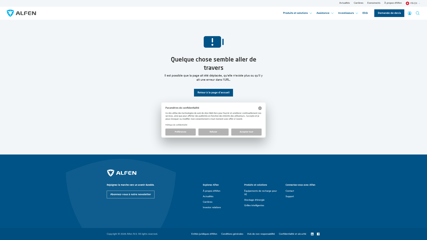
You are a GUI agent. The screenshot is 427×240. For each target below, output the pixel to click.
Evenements (373, 3)
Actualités (344, 3)
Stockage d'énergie (254, 200)
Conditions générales (232, 234)
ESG (365, 13)
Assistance (322, 13)
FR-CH (413, 3)
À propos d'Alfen (393, 3)
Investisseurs (346, 13)
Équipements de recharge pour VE (260, 193)
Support (290, 196)
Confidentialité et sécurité (292, 234)
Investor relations (212, 207)
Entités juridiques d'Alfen (204, 234)
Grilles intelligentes (254, 205)
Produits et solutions (295, 13)
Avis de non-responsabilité (261, 234)
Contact (290, 191)
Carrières (358, 3)
